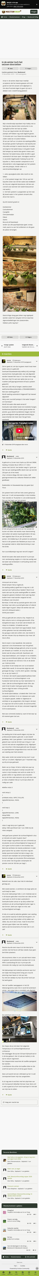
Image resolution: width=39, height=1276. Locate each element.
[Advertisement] (19, 38)
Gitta (12, 1171)
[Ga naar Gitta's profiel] (4, 1170)
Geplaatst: (22, 1171)
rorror (9, 360)
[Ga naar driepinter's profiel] (4, 1187)
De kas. (9, 1237)
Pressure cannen (13, 1186)
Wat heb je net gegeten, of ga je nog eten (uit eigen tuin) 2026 (21, 1158)
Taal (15, 1266)
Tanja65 (9, 1212)
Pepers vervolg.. (12, 1219)
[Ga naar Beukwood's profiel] (3, 457)
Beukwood (21, 72)
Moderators (17, 360)
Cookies (22, 1266)
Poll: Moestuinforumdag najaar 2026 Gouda (20, 1177)
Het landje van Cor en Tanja (22, 1212)
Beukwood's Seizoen (22, 1248)
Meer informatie (5, 4)
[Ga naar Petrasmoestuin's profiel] (4, 1160)
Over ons (19, 1262)
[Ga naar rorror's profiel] (3, 361)
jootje (9, 1239)
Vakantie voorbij (12, 1228)
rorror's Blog (16, 1221)
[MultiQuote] (3, 450)
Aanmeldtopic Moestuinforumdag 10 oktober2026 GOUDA (20, 1195)
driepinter (14, 1188)
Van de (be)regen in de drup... (17, 1246)
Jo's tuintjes (15, 1239)
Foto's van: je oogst (14, 1169)
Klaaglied (10, 1210)
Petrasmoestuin (15, 1161)
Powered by (19, 1268)
